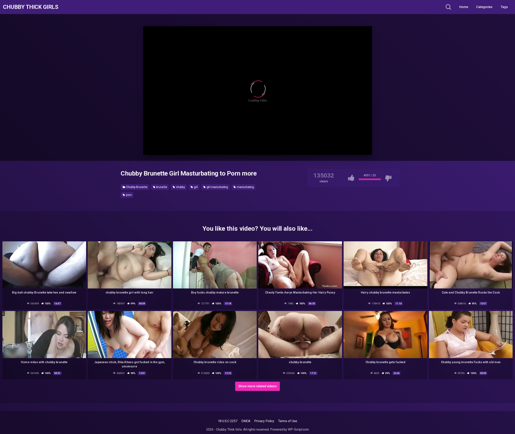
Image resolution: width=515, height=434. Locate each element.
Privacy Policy (264, 421)
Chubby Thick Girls (30, 7)
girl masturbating (217, 187)
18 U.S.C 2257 (227, 421)
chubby (180, 187)
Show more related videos (257, 386)
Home (463, 7)
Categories (484, 7)
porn (128, 194)
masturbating (245, 187)
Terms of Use (287, 421)
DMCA (245, 421)
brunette (161, 187)
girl (195, 187)
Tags (504, 7)
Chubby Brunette (136, 187)
